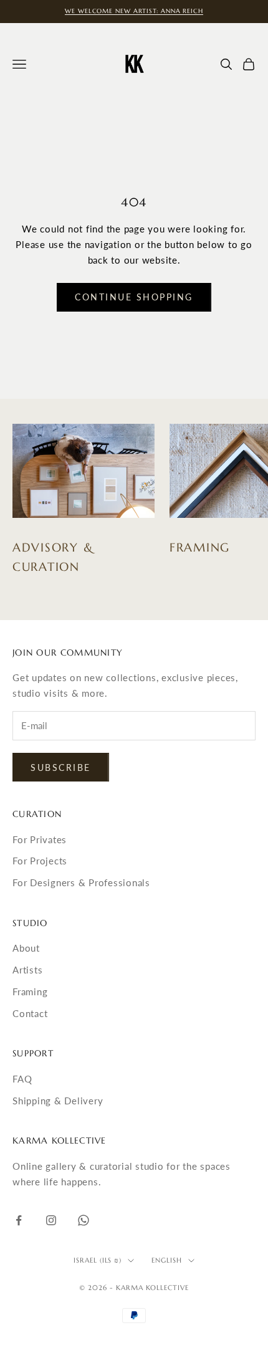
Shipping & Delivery (57, 1100)
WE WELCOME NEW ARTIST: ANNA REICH (134, 11)
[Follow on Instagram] (51, 1220)
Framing (29, 991)
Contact (29, 1013)
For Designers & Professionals (81, 882)
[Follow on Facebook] (18, 1220)
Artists (27, 969)
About (26, 948)
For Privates (39, 839)
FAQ (22, 1078)
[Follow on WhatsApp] (83, 1220)
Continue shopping (134, 297)
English (166, 1260)
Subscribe (61, 767)
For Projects (39, 860)
